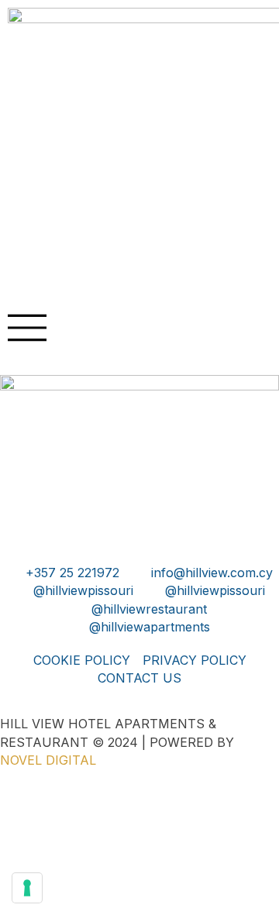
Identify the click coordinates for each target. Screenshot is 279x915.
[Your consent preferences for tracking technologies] (27, 888)
